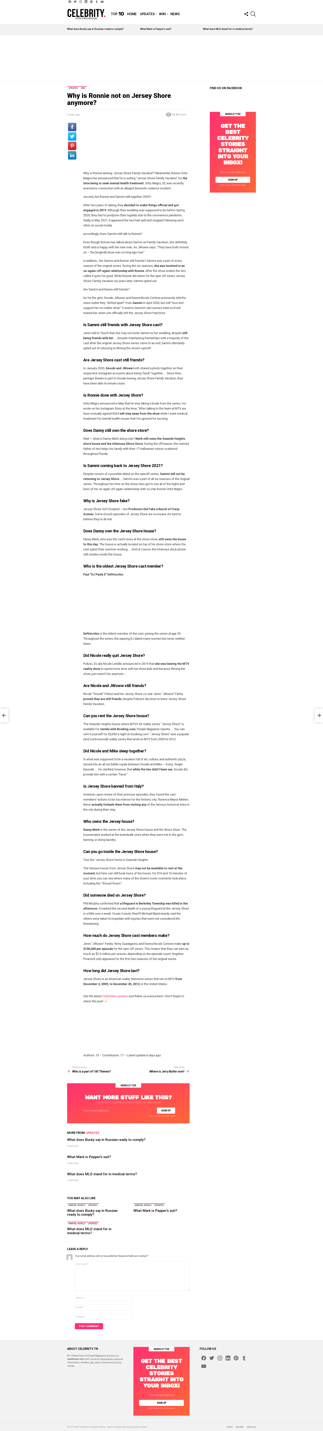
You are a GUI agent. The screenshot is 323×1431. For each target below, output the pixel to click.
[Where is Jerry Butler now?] (319, 715)
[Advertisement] (161, 58)
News (175, 14)
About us (251, 1427)
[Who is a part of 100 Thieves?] (4, 715)
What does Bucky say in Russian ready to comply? (95, 28)
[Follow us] (246, 14)
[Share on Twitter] (72, 136)
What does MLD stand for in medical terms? (228, 28)
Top (117, 14)
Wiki (162, 14)
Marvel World (77, 1205)
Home (132, 14)
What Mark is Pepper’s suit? (155, 28)
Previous (68, 30)
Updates (147, 14)
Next (254, 30)
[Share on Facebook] (72, 127)
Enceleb (240, 1427)
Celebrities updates (115, 996)
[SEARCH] (253, 14)
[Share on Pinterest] (72, 146)
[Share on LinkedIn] (72, 155)
